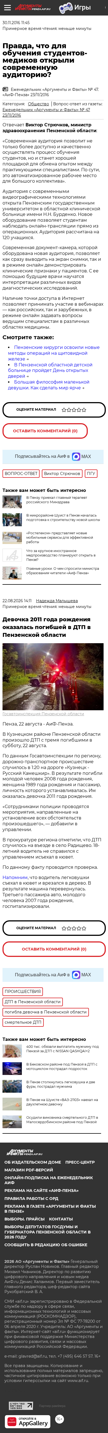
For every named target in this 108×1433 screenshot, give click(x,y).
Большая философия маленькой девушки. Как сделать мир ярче (48, 384)
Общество (38, 103)
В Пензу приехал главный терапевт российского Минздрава (56, 499)
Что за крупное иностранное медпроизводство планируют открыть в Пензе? (61, 555)
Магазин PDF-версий (28, 1170)
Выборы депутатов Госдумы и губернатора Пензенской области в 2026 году (47, 1231)
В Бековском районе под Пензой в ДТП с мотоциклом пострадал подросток (61, 1066)
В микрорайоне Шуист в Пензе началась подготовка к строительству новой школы (63, 517)
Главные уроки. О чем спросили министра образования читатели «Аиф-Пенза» (62, 570)
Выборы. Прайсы (24, 1219)
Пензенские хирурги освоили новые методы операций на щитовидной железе (54, 353)
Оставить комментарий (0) (45, 430)
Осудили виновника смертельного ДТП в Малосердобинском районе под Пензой (62, 1119)
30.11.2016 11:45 (16, 22)
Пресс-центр (80, 1162)
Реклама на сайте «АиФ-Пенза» (41, 1190)
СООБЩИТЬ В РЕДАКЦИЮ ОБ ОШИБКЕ (45, 1244)
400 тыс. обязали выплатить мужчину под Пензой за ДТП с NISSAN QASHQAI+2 (62, 1048)
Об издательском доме (32, 1162)
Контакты (61, 1219)
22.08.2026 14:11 (17, 600)
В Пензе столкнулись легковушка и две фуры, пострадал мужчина (60, 1084)
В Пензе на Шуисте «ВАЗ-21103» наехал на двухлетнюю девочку (62, 1102)
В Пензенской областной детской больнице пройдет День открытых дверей (50, 370)
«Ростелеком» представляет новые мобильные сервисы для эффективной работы (59, 537)
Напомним (15, 877)
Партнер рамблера (52, 1406)
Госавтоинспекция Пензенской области (43, 713)
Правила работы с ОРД (31, 1198)
